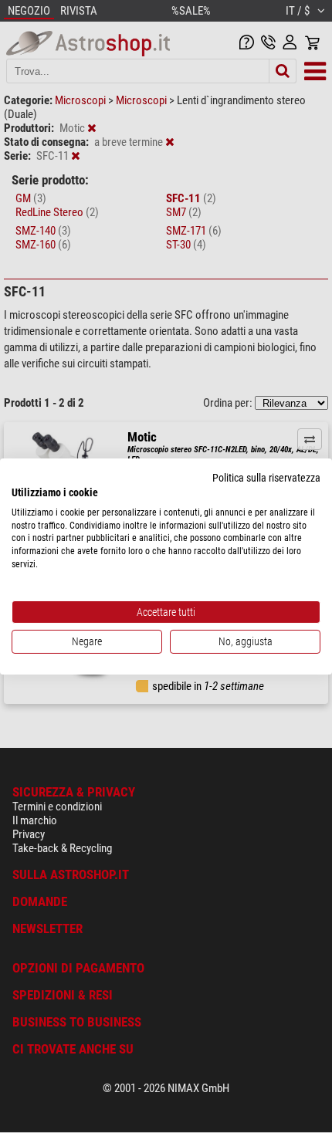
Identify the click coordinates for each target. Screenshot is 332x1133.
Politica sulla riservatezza (266, 478)
